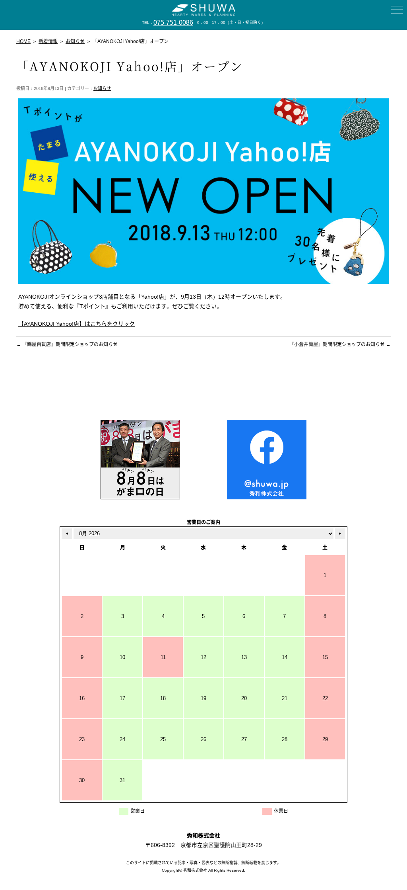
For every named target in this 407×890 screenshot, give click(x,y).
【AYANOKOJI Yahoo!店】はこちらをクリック (76, 324)
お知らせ (102, 88)
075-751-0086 (173, 22)
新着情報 (48, 41)
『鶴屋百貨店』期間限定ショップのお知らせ (67, 344)
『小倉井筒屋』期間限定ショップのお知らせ (340, 344)
